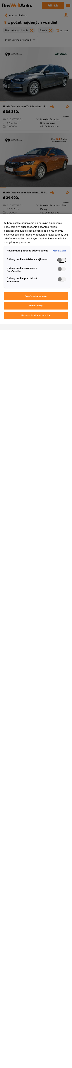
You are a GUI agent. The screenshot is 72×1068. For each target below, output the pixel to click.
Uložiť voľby (36, 306)
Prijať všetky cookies (36, 296)
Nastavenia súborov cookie (35, 315)
